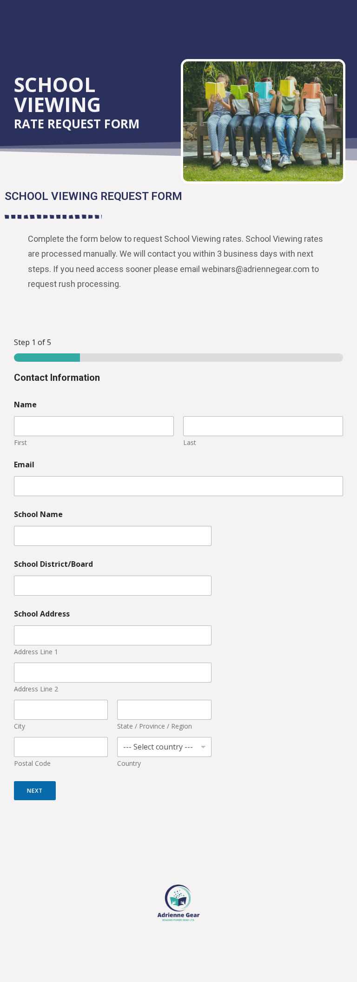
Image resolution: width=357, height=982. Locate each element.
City (19, 726)
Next (35, 791)
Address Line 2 (36, 689)
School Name (38, 514)
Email (24, 464)
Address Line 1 (36, 652)
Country (129, 763)
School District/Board (53, 564)
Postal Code (32, 763)
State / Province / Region (154, 726)
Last (189, 442)
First (20, 442)
